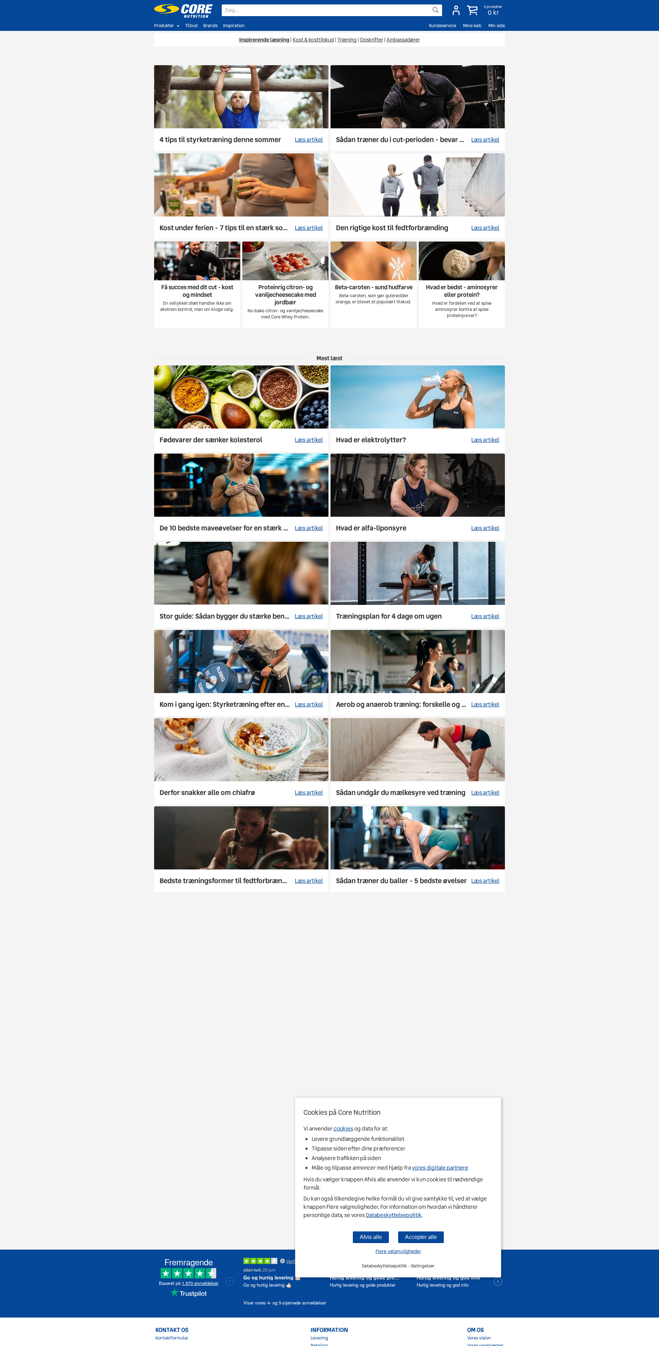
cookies (343, 1129)
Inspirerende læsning (264, 40)
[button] (485, 10)
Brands (210, 25)
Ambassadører (403, 40)
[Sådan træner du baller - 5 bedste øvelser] (418, 849)
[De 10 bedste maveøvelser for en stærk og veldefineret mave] (241, 497)
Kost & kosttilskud (313, 40)
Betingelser (423, 1266)
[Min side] (456, 10)
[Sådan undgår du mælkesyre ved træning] (418, 761)
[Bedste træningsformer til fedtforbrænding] (241, 849)
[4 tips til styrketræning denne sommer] (241, 108)
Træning (347, 40)
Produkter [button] (164, 25)
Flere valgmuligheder (398, 1251)
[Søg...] (435, 10)
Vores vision (479, 1338)
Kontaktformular (171, 1338)
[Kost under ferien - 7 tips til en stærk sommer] (241, 196)
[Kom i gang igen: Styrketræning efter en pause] (241, 673)
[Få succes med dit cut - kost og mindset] (197, 285)
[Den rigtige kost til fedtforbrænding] (418, 196)
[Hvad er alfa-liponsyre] (418, 497)
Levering (319, 1338)
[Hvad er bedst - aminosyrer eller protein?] (462, 285)
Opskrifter (371, 40)
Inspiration (234, 25)
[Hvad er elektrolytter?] (418, 408)
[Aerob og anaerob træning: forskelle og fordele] (418, 673)
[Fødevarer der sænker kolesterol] (241, 408)
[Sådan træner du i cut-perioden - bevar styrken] (418, 108)
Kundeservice (442, 25)
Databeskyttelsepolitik (393, 1215)
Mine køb (472, 25)
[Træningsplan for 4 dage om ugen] (418, 585)
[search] (332, 10)
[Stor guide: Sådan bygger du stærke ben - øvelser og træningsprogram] (241, 585)
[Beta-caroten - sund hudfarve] (374, 285)
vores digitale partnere (440, 1168)
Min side (496, 25)
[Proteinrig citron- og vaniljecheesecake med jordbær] (285, 285)
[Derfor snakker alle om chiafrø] (241, 761)
